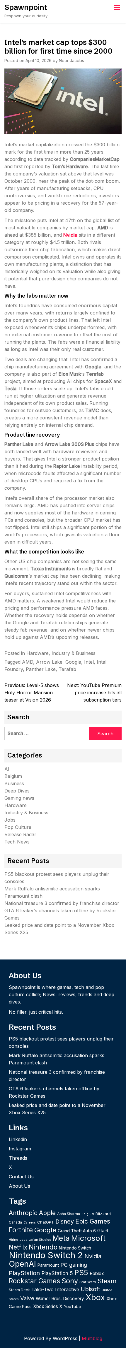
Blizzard (103, 1213)
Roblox (97, 1273)
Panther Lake (41, 669)
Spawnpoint (25, 7)
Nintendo (43, 1247)
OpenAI (22, 1264)
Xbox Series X (47, 1306)
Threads (18, 1158)
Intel (89, 662)
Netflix (18, 1247)
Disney (64, 1221)
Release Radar (20, 834)
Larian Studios (40, 1240)
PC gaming (73, 1265)
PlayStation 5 (57, 1273)
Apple (47, 1213)
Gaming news (19, 798)
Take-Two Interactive (55, 1289)
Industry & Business (74, 653)
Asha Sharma (68, 1214)
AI (6, 769)
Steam (107, 1281)
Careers (29, 1222)
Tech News (17, 842)
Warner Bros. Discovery (60, 1298)
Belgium (13, 776)
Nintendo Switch (75, 1247)
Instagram (20, 1149)
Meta (61, 1238)
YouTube (72, 1306)
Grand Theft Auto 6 (77, 1230)
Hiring (13, 1240)
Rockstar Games (34, 1281)
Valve (27, 1298)
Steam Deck (19, 1290)
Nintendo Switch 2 (46, 1255)
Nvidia (70, 235)
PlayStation (24, 1273)
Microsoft (88, 1237)
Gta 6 (102, 1230)
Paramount (48, 1265)
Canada (15, 1222)
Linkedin (18, 1139)
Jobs (10, 820)
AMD (27, 662)
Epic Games (92, 1221)
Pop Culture (17, 827)
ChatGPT (45, 1222)
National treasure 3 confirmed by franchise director (61, 903)
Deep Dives (17, 791)
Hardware (37, 653)
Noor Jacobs (71, 60)
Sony (70, 1281)
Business (14, 783)
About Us (19, 1186)
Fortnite (21, 1230)
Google (73, 662)
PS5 (81, 1272)
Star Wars (87, 1282)
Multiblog (92, 1338)
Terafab (67, 669)
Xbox (95, 1297)
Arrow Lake (49, 662)
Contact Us (21, 1177)
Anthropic (23, 1213)
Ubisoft (90, 1289)
